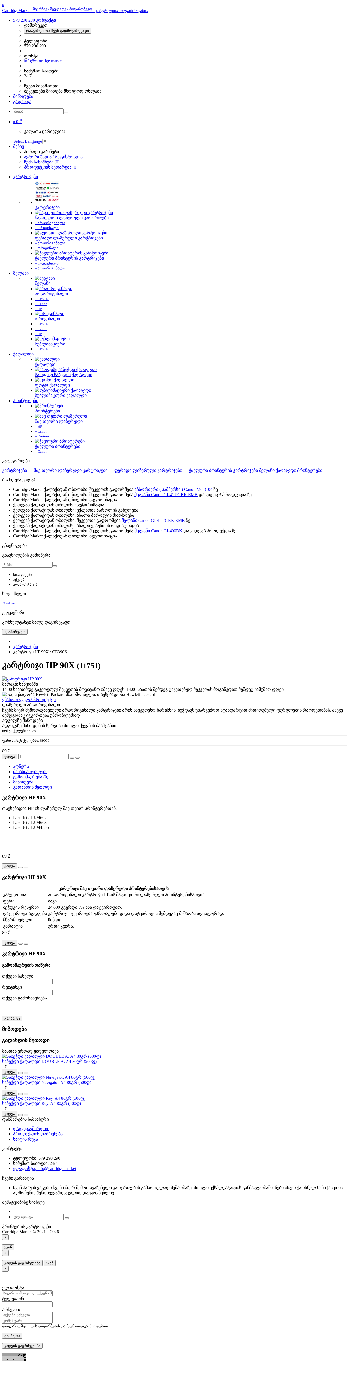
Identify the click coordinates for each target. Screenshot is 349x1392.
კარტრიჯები (25, 176)
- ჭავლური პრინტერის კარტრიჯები (220, 470)
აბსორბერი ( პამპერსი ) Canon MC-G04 (173, 489)
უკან (8, 1247)
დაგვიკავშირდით (31, 1128)
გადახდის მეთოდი (32, 787)
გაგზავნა (12, 1018)
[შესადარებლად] (77, 758)
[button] (17, 121)
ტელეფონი (13, 1298)
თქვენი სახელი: (18, 976)
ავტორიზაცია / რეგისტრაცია (53, 156)
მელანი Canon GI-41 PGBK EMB (166, 494)
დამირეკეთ (14, 632)
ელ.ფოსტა (13, 1287)
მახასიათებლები (30, 771)
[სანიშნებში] (72, 758)
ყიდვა (9, 757)
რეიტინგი (12, 987)
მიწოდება (23, 96)
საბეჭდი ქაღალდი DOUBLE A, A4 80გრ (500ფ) (49, 1061)
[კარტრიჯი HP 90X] (22, 679)
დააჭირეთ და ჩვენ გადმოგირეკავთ (57, 31)
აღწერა (21, 766)
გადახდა (22, 101)
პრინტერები (25, 400)
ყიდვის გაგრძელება (22, 1263)
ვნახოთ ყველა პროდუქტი (29, 699)
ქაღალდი (23, 354)
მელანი (21, 273)
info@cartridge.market (43, 61)
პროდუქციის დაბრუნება (38, 1134)
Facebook (9, 603)
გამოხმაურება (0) (30, 776)
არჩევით (11, 1309)
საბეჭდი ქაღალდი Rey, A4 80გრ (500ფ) (41, 1103)
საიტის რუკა (25, 1139)
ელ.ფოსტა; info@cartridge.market (44, 1168)
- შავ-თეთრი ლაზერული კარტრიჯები (67, 470)
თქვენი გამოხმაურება (24, 998)
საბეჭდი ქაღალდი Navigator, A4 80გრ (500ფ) (46, 1082)
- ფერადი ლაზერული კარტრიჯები (145, 470)
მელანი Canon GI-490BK (158, 530)
